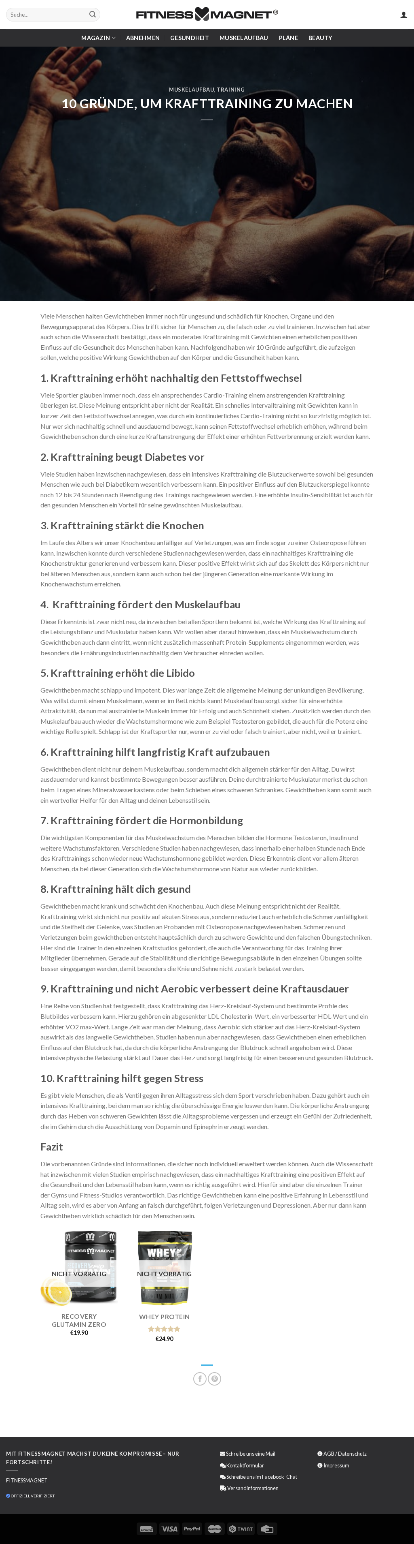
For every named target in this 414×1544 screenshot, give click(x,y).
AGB (328, 1453)
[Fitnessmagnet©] (207, 14)
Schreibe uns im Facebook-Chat (261, 1476)
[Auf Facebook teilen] (200, 1379)
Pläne (288, 37)
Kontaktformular (245, 1465)
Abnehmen (143, 37)
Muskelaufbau (244, 37)
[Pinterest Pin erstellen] (214, 1379)
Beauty (320, 37)
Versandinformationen (253, 1488)
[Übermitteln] (92, 14)
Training (231, 89)
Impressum (336, 1465)
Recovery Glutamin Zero (79, 1320)
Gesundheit (189, 37)
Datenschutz (352, 1453)
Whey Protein (164, 1316)
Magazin (95, 37)
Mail (270, 1453)
